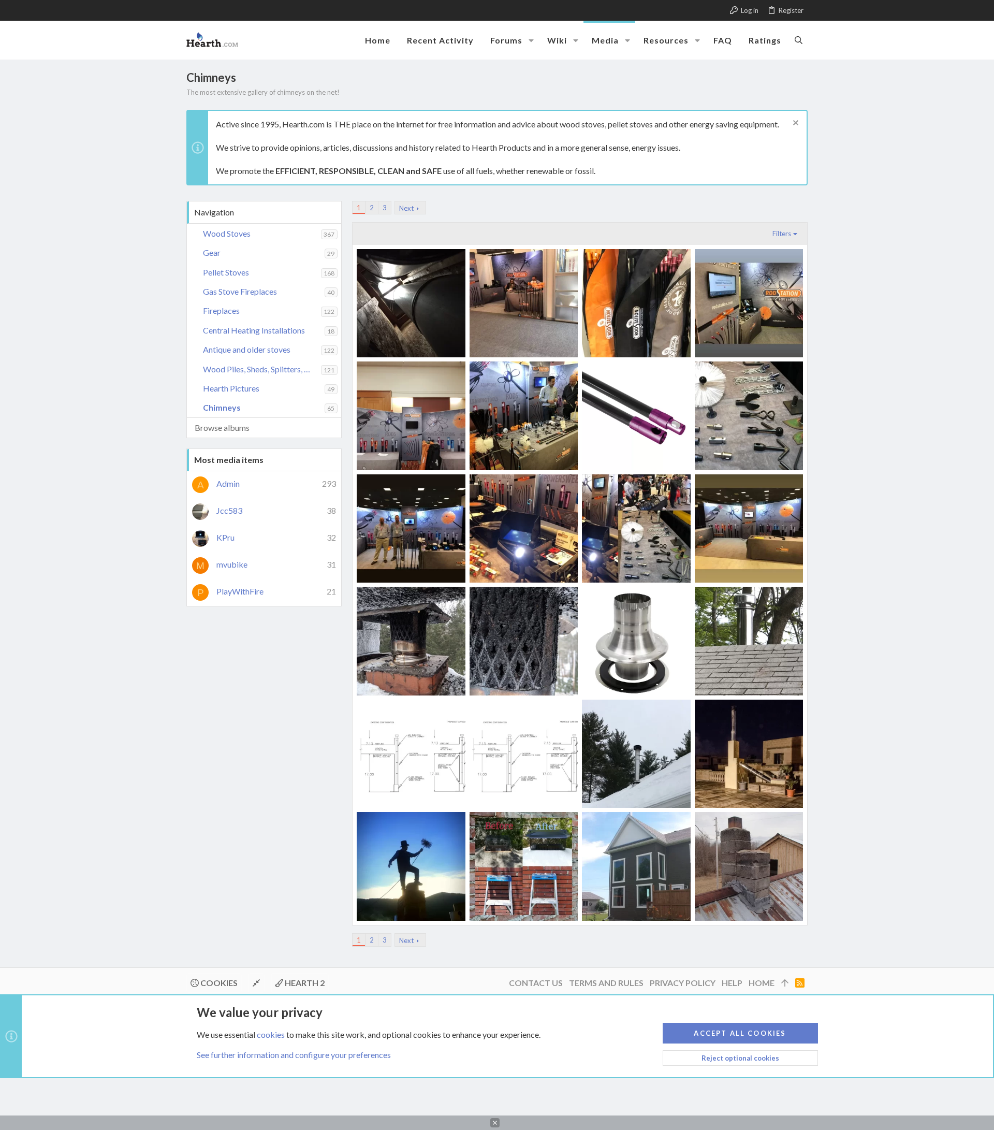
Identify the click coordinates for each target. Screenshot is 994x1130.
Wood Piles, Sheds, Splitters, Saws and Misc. (262, 369)
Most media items (229, 460)
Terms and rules (606, 983)
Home (761, 983)
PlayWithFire (240, 591)
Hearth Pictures (231, 388)
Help (732, 983)
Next (406, 208)
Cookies (218, 983)
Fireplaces (221, 310)
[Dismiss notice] (794, 124)
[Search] (799, 40)
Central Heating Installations (254, 330)
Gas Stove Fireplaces (240, 291)
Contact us (536, 983)
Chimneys (222, 407)
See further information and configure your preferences (294, 1055)
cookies (271, 1034)
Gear (212, 252)
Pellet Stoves (226, 272)
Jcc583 (229, 510)
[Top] (785, 983)
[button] (531, 40)
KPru (225, 537)
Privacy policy (682, 983)
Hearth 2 (304, 983)
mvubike (231, 564)
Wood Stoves (227, 233)
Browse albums (222, 427)
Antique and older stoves (246, 349)
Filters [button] (781, 233)
